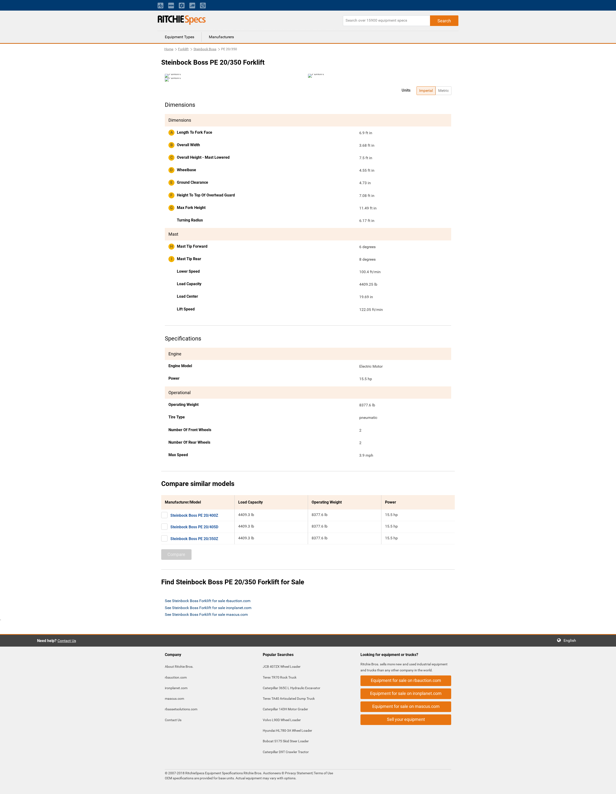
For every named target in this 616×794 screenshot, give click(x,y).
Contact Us (67, 640)
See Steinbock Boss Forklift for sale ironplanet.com (208, 607)
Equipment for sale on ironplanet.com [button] (406, 693)
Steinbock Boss (204, 49)
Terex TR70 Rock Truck (279, 677)
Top (607, 787)
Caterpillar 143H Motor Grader (285, 709)
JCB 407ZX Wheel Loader (282, 666)
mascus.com (174, 698)
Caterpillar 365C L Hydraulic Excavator (291, 688)
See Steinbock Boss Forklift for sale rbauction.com (207, 601)
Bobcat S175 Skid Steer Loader (286, 741)
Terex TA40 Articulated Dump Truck (289, 698)
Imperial (426, 90)
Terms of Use (323, 773)
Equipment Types (179, 37)
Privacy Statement (298, 773)
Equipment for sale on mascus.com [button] (406, 706)
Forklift (183, 49)
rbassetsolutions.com (181, 709)
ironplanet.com (176, 688)
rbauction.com (176, 677)
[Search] (444, 20)
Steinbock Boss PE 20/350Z (194, 538)
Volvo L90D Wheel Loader (282, 720)
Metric (443, 90)
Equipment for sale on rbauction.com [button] (406, 680)
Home (168, 49)
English (571, 640)
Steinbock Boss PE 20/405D (194, 527)
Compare (176, 554)
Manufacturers (221, 37)
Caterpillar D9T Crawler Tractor (286, 752)
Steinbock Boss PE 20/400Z (194, 515)
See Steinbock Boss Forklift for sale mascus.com (206, 614)
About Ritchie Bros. (179, 666)
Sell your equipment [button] (406, 719)
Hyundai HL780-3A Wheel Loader (287, 730)
